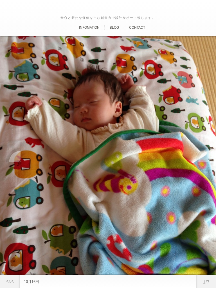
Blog (114, 28)
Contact (137, 28)
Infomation (89, 28)
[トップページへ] (70, 28)
